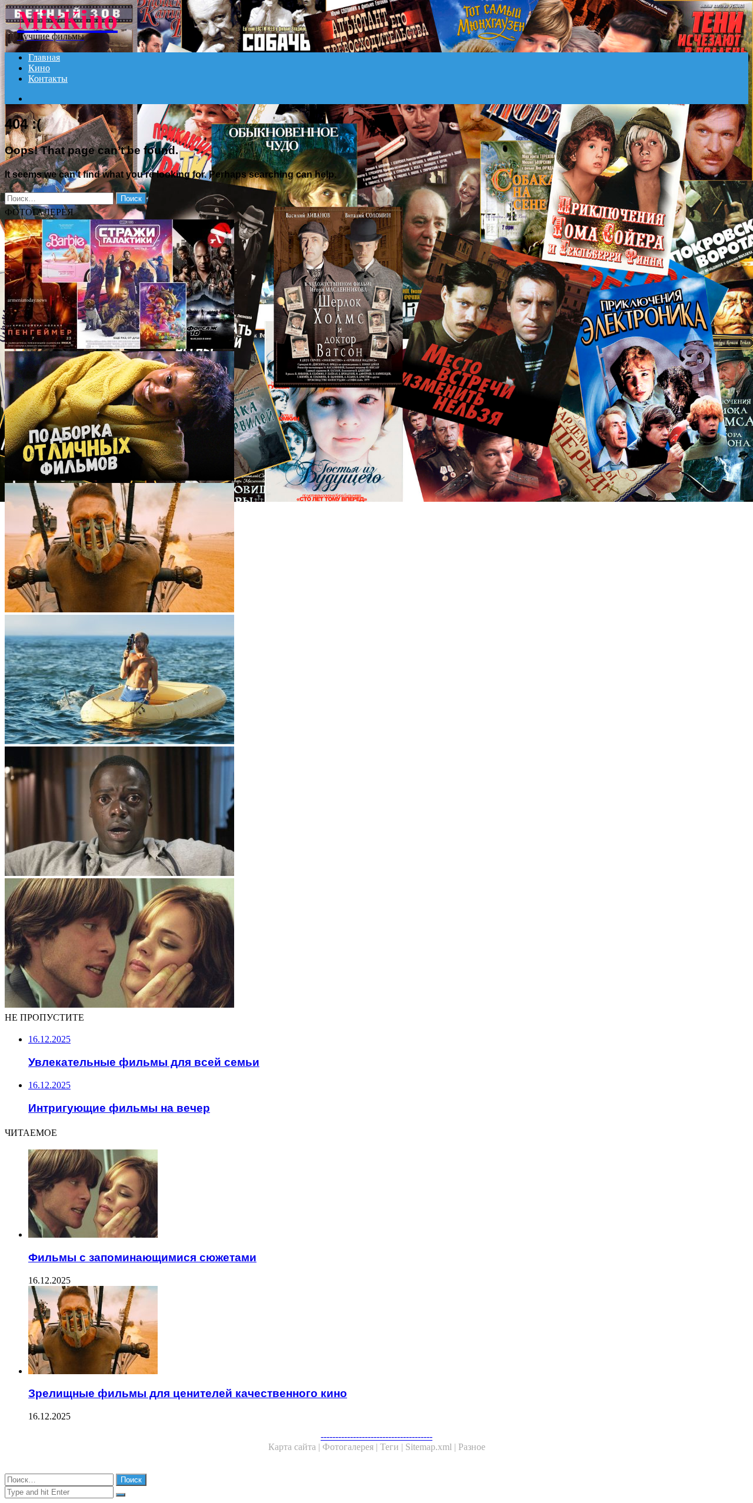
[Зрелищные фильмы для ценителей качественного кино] (358, 549)
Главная (44, 57)
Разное (471, 1447)
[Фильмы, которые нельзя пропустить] (358, 417)
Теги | (392, 1447)
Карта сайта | (295, 1447)
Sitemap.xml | (431, 1447)
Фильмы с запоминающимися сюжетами (142, 1257)
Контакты (48, 79)
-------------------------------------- (376, 1436)
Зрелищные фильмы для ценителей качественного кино (187, 1393)
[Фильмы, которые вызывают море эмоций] (358, 680)
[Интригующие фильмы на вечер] (358, 812)
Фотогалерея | (351, 1447)
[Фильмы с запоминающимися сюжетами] (358, 944)
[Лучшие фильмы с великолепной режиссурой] (358, 285)
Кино (39, 68)
